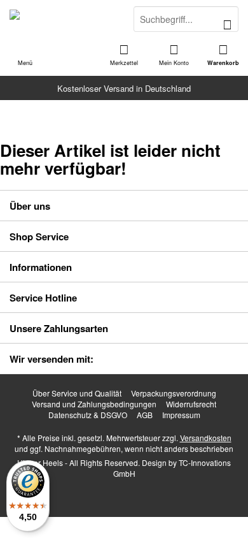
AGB (145, 415)
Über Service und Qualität (76, 393)
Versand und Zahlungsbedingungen (94, 404)
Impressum (181, 415)
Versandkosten (205, 437)
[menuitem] (223, 54)
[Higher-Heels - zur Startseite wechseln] (62, 19)
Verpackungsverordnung (173, 393)
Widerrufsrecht (191, 404)
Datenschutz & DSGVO (87, 415)
